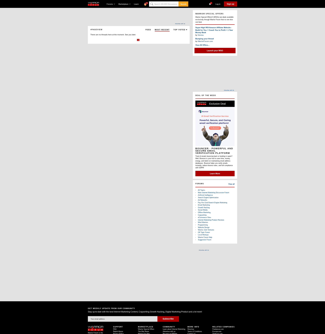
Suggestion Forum (204, 240)
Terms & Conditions (195, 331)
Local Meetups (203, 235)
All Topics (201, 190)
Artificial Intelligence (205, 195)
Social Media (202, 210)
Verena (201, 35)
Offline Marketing (204, 212)
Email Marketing (204, 205)
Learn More (215, 173)
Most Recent (162, 30)
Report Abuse (118, 331)
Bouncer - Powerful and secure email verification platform (214, 150)
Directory (191, 329)
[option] (215, 138)
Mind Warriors (203, 222)
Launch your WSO (215, 50)
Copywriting (202, 215)
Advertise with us (169, 331)
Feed (148, 30)
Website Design (203, 227)
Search (183, 4)
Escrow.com (216, 331)
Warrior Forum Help (205, 237)
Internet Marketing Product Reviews (211, 220)
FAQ (114, 329)
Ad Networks (202, 200)
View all (231, 184)
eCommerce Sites (204, 217)
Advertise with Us (180, 23)
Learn (137, 4)
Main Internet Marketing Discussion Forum (213, 193)
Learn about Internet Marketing (174, 329)
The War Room (143, 331)
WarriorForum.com (205, 41)
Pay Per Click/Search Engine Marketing (212, 203)
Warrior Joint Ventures (206, 230)
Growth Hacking (204, 207)
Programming (203, 225)
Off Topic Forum (204, 232)
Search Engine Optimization (208, 197)
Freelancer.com (218, 329)
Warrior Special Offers (146, 329)
